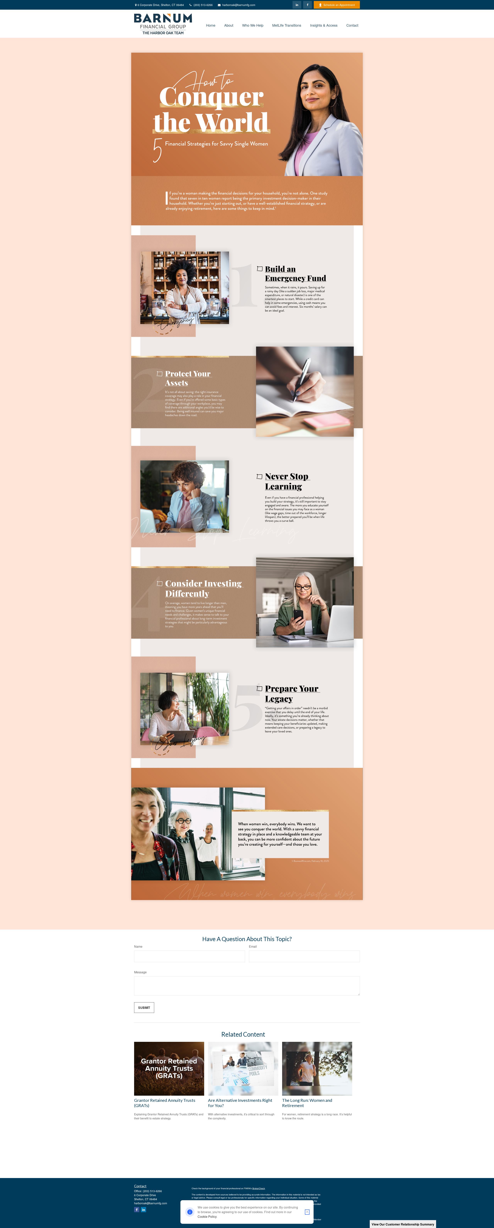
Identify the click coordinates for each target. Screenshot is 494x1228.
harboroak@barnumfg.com (238, 5)
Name (138, 946)
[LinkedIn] (297, 5)
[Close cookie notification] (307, 1212)
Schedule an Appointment (339, 5)
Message (140, 972)
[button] (211, 24)
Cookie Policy (207, 1216)
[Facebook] (307, 5)
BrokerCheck (258, 1188)
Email (253, 946)
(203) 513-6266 (203, 5)
